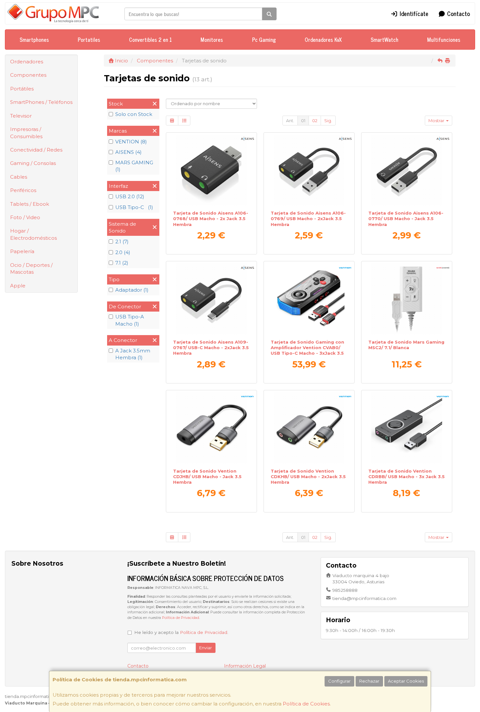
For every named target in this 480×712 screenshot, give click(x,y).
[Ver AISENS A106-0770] (407, 170)
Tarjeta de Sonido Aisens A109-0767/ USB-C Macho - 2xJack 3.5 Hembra (211, 347)
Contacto (457, 13)
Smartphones (34, 39)
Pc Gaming (264, 39)
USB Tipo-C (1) (134, 207)
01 (303, 120)
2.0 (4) (122, 252)
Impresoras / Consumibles (26, 132)
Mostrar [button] (436, 120)
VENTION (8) (131, 141)
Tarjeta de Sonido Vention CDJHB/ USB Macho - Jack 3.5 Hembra (207, 476)
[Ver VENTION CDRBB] (407, 427)
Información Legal (245, 666)
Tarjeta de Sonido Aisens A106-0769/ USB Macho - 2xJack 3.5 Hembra (308, 218)
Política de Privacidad (180, 618)
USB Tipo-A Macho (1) (129, 320)
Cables (18, 177)
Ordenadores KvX (323, 39)
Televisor (21, 116)
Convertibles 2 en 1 (150, 39)
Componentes (28, 75)
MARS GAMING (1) (134, 165)
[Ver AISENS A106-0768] (211, 170)
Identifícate (413, 13)
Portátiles (22, 89)
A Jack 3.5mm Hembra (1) (132, 354)
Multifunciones (443, 39)
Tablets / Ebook (29, 204)
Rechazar (369, 681)
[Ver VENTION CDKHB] (309, 427)
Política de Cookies (306, 704)
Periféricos (23, 190)
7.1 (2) (121, 263)
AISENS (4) (128, 152)
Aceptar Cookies (406, 681)
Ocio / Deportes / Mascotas (31, 268)
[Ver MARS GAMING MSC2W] (407, 298)
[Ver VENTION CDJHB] (211, 427)
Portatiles (89, 39)
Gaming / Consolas (33, 163)
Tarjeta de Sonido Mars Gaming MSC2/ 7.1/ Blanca (406, 344)
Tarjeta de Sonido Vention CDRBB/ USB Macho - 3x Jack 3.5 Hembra (406, 476)
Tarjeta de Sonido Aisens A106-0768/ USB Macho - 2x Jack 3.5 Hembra (210, 218)
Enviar (205, 647)
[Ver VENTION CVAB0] (309, 298)
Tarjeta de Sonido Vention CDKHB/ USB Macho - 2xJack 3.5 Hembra (308, 476)
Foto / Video (25, 217)
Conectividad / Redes (36, 150)
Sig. (328, 120)
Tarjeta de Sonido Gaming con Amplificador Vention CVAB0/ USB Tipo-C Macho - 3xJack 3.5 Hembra (307, 350)
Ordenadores (26, 61)
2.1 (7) (122, 241)
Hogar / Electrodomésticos (33, 234)
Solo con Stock (133, 114)
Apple (17, 286)
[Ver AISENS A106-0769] (309, 170)
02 (314, 120)
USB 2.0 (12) (129, 196)
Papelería (22, 251)
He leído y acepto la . (181, 632)
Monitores (211, 39)
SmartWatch (384, 39)
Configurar (339, 681)
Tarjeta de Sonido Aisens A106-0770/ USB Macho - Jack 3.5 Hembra (405, 218)
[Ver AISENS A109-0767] (211, 298)
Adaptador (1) (132, 290)
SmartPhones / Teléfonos (41, 102)
